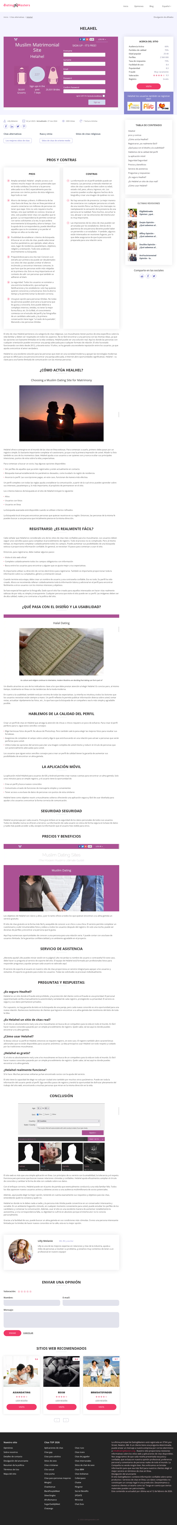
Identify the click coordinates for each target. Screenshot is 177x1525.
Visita (148, 86)
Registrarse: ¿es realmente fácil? (142, 143)
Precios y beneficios (137, 164)
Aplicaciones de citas (53, 1448)
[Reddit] (142, 276)
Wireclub (79, 1499)
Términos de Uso (11, 1469)
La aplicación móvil (136, 156)
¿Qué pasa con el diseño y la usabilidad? (146, 147)
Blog (152, 6)
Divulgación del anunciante (16, 1461)
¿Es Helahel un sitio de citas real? (143, 181)
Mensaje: (8, 1309)
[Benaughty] (163, 106)
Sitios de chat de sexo (85, 1465)
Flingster (79, 1486)
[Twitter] (18, 126)
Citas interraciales (83, 1461)
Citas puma (49, 1473)
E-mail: (66, 1297)
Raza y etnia (46, 133)
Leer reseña (22, 1400)
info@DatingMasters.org (124, 1451)
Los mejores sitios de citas (18, 140)
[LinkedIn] (12, 126)
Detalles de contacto (13, 1456)
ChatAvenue (49, 1486)
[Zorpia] (132, 224)
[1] (19, 1291)
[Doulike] (132, 246)
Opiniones (139, 6)
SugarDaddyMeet (52, 1504)
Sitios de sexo (50, 1461)
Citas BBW (79, 1469)
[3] (24, 1291)
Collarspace (80, 1478)
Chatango (48, 1508)
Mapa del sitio (10, 1473)
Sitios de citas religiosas (88, 133)
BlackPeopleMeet (52, 1491)
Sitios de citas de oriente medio (56, 140)
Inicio (125, 6)
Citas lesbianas (81, 1473)
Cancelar (28, 1333)
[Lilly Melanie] (20, 1251)
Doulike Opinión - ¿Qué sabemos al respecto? (147, 247)
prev (57, 1420)
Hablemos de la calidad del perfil (143, 152)
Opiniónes (8, 1448)
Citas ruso (79, 1448)
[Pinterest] (24, 126)
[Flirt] (148, 106)
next (66, 1420)
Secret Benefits (81, 1491)
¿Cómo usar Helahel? (137, 185)
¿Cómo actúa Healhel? (138, 139)
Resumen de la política (14, 1465)
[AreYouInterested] (132, 257)
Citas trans (80, 1452)
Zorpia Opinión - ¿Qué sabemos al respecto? (147, 225)
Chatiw (78, 1482)
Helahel (131, 131)
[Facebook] (6, 126)
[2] (21, 1291)
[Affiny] (132, 235)
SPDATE (78, 1495)
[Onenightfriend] (133, 106)
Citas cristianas (51, 1465)
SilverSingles (50, 1495)
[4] (27, 1291)
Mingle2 (47, 1482)
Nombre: (8, 1297)
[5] (30, 1291)
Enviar (12, 1333)
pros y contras (134, 135)
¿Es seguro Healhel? (137, 177)
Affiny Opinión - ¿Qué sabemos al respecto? (147, 236)
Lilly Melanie (45, 1241)
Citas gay (48, 1452)
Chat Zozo (79, 1504)
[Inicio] (17, 5)
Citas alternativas (13, 133)
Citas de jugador (82, 1456)
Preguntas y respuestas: (139, 173)
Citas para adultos (52, 1456)
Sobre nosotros (11, 1452)
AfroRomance (50, 1499)
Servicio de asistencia (138, 168)
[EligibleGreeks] (132, 213)
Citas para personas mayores (57, 1478)
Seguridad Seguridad (137, 160)
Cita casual (49, 1469)
